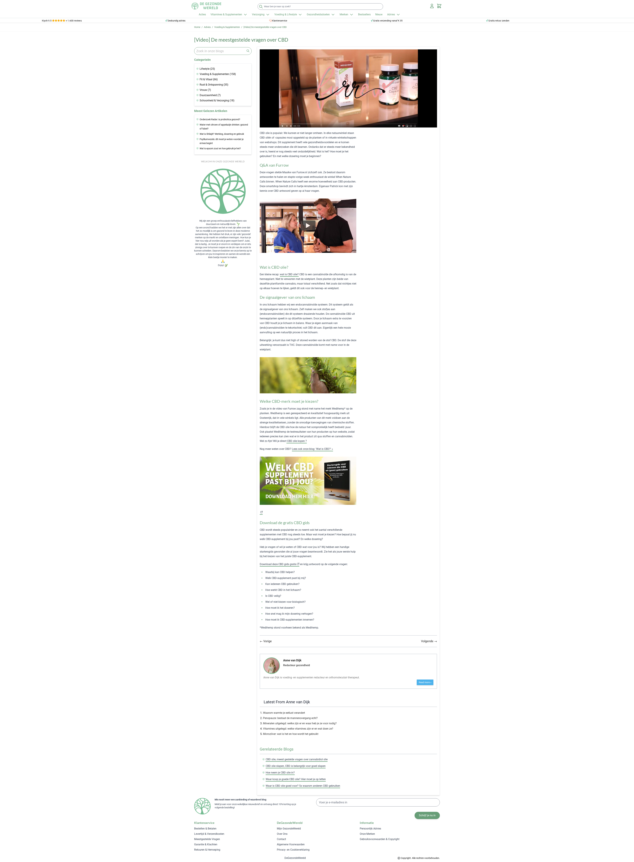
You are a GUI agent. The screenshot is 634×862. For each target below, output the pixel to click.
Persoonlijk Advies (370, 828)
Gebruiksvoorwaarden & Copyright (379, 839)
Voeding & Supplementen (227, 27)
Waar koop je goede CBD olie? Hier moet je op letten (296, 779)
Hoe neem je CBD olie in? (280, 772)
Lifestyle (207, 68)
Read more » (425, 682)
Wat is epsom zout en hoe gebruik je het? (220, 148)
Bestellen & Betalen (205, 828)
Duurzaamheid (210, 95)
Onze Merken (367, 833)
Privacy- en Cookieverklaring (293, 849)
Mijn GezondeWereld (289, 828)
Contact (281, 839)
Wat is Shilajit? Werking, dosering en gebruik (222, 134)
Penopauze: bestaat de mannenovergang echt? (290, 718)
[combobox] (223, 51)
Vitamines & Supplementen (226, 14)
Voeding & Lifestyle (285, 14)
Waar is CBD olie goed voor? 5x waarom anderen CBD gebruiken (303, 785)
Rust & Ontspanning (214, 84)
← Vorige (266, 641)
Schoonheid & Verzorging (217, 100)
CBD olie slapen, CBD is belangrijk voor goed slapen (296, 766)
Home (197, 27)
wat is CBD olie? (289, 274)
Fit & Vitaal (209, 79)
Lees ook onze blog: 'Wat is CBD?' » (312, 448)
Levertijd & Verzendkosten (209, 833)
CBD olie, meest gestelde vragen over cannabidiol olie (297, 759)
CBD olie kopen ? (296, 441)
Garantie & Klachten (205, 844)
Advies (391, 14)
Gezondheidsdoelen (318, 14)
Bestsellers (364, 14)
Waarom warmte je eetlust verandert (284, 712)
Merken (344, 14)
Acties (202, 14)
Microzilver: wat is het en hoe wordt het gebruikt (290, 734)
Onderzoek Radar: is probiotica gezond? (220, 119)
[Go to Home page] (206, 5)
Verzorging (258, 14)
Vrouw (205, 89)
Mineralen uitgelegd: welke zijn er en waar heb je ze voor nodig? (300, 723)
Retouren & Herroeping (207, 849)
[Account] (432, 6)
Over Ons (282, 833)
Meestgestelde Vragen (207, 839)
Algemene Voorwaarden (291, 844)
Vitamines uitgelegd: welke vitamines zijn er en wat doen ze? (298, 728)
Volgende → (429, 641)
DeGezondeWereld (295, 858)
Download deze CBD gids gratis (278, 564)
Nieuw (379, 14)
